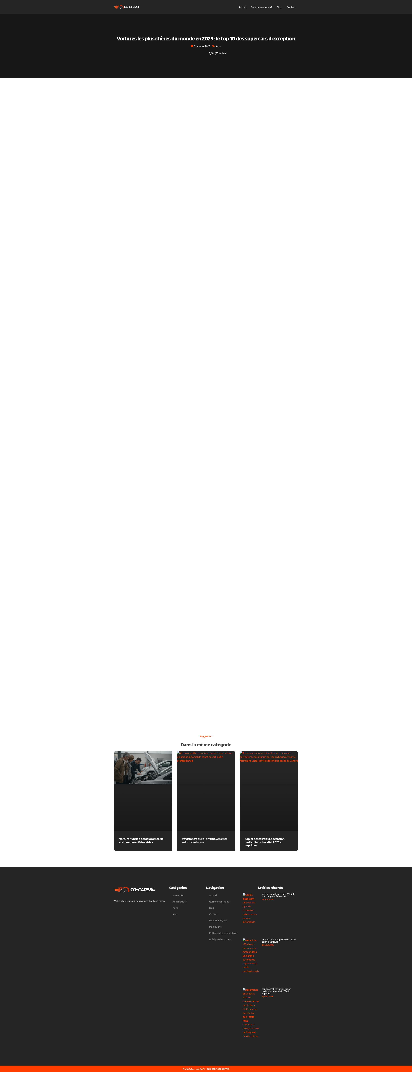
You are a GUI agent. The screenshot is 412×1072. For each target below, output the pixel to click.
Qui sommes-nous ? (261, 7)
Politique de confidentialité (223, 933)
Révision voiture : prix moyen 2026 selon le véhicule (204, 840)
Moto (175, 914)
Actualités (178, 895)
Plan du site (215, 926)
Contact (291, 7)
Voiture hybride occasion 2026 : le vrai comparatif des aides (141, 840)
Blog (279, 7)
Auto (218, 46)
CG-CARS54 (198, 1068)
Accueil (242, 7)
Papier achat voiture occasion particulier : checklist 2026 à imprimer (265, 842)
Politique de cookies (220, 939)
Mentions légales (218, 920)
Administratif (180, 901)
